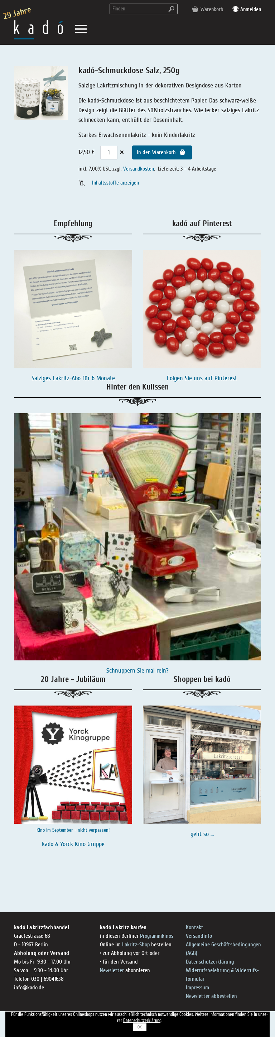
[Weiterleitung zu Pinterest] (202, 309)
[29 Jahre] (38, 29)
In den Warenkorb (157, 152)
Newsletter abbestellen (211, 996)
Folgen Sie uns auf (190, 378)
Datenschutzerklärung (210, 962)
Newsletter (112, 970)
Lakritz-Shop (136, 944)
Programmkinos (156, 936)
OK (140, 1027)
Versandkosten (138, 169)
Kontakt (194, 927)
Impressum (197, 987)
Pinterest (225, 378)
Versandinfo (199, 936)
